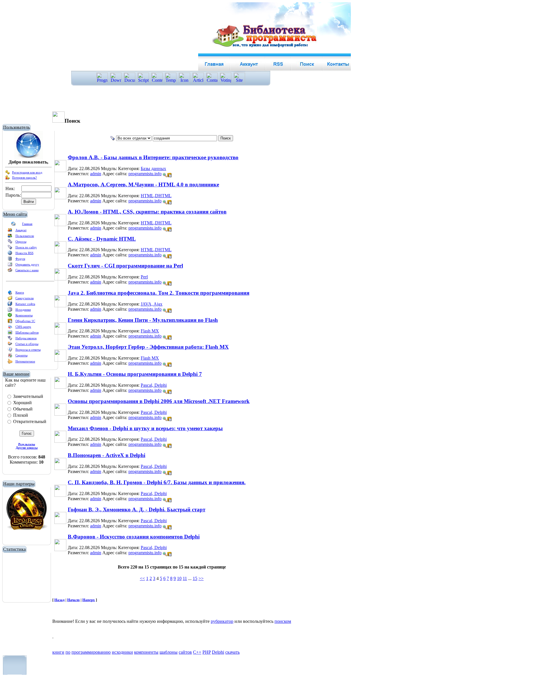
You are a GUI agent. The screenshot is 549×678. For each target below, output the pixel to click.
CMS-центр (23, 326)
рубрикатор (222, 621)
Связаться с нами (27, 270)
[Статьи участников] (10, 362)
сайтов (185, 652)
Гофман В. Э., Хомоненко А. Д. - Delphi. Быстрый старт (136, 509)
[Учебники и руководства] (10, 299)
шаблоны (169, 652)
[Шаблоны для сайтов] (10, 333)
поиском (282, 621)
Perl (144, 276)
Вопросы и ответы (28, 349)
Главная (27, 224)
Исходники (23, 309)
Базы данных (153, 168)
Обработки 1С (25, 321)
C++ (197, 652)
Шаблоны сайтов (27, 332)
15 (195, 578)
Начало (73, 600)
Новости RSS (24, 253)
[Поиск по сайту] (10, 248)
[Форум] (10, 260)
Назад (59, 600)
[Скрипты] (10, 356)
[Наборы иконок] (10, 339)
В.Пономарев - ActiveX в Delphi (106, 455)
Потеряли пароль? (24, 177)
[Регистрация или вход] (7, 173)
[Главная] (13, 225)
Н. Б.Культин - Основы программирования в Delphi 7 (135, 374)
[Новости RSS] (10, 254)
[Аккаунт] (10, 231)
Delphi (218, 652)
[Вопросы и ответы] (10, 350)
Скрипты (21, 355)
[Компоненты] (10, 316)
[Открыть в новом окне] (169, 173)
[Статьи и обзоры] (10, 345)
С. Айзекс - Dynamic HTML (102, 239)
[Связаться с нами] (10, 271)
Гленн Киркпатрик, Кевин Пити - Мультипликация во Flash (143, 320)
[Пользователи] (10, 237)
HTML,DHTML (156, 195)
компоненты (146, 652)
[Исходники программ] (10, 310)
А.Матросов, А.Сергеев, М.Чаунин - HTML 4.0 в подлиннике (143, 185)
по (67, 652)
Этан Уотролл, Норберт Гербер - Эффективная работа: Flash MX (148, 347)
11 (185, 578)
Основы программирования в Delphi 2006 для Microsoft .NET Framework (159, 401)
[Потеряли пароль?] (7, 178)
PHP (206, 652)
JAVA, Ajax (151, 304)
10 (179, 578)
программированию (91, 652)
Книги (19, 292)
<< (142, 578)
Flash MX (150, 330)
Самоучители (24, 298)
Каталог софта (25, 304)
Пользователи (24, 236)
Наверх (88, 600)
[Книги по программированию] (10, 293)
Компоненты (24, 315)
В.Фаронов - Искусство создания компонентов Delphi (134, 537)
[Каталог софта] (10, 305)
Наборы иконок (26, 338)
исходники (122, 652)
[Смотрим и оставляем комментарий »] (165, 175)
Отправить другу (27, 264)
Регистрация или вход (27, 172)
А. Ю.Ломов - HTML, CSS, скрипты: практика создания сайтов (147, 212)
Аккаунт (21, 230)
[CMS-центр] (10, 328)
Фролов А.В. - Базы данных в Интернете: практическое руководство (153, 157)
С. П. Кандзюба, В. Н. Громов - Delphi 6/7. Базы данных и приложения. (157, 482)
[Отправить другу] (10, 265)
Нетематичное (25, 361)
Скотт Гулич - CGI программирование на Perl (125, 266)
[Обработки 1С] (10, 322)
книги (58, 652)
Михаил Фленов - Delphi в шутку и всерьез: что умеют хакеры (145, 428)
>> (201, 578)
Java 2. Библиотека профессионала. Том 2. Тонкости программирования (158, 293)
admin (95, 173)
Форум (20, 258)
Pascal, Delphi (154, 385)
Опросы (20, 241)
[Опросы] (10, 242)
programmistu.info (145, 173)
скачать (232, 652)
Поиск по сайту (26, 247)
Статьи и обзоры (26, 344)
